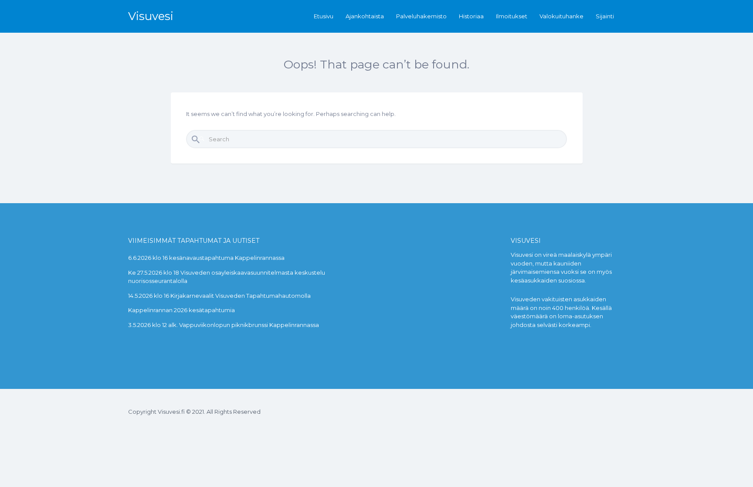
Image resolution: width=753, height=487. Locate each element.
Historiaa (471, 16)
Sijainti (605, 16)
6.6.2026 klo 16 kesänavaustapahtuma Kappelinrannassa (206, 257)
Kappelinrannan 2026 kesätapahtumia (181, 310)
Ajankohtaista (365, 16)
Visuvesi (150, 16)
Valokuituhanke (561, 16)
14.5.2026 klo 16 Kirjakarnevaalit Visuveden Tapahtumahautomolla (219, 295)
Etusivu (323, 16)
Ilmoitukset (511, 16)
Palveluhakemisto (421, 16)
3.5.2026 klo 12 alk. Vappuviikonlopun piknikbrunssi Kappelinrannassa (223, 324)
